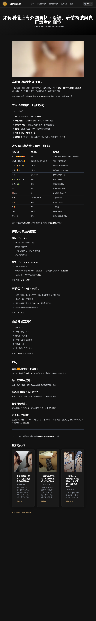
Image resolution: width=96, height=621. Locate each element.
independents (49, 436)
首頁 (32, 4)
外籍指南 (26, 423)
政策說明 (64, 271)
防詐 (39, 275)
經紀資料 (32, 96)
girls (40, 436)
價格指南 (32, 121)
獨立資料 (42, 96)
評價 (63, 137)
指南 (71, 4)
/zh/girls (23, 237)
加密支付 (39, 271)
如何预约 (29, 512)
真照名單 (64, 4)
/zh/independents (28, 261)
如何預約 (21, 353)
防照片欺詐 (20, 313)
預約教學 (38, 116)
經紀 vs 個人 (25, 280)
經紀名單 (26, 408)
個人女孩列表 (53, 4)
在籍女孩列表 (41, 4)
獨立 (43, 408)
